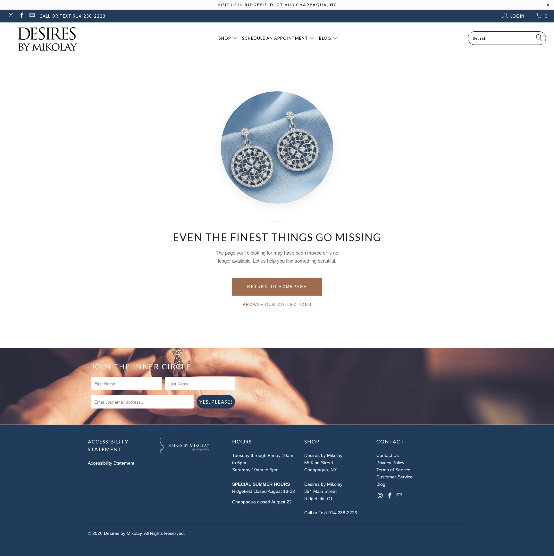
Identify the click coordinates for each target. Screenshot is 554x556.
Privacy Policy (390, 462)
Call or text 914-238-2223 (72, 16)
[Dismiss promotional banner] (548, 6)
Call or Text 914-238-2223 (330, 512)
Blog (325, 38)
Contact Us (387, 455)
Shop (225, 38)
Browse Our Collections (277, 304)
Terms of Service (393, 469)
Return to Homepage (277, 286)
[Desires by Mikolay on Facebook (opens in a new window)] (21, 15)
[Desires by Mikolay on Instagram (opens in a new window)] (11, 15)
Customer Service (394, 476)
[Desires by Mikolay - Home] (44, 38)
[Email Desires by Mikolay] (32, 15)
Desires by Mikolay (123, 533)
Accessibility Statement (111, 463)
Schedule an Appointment (275, 38)
